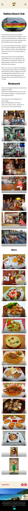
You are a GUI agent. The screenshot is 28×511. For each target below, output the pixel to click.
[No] (26, 505)
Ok (14, 508)
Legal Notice (5, 484)
